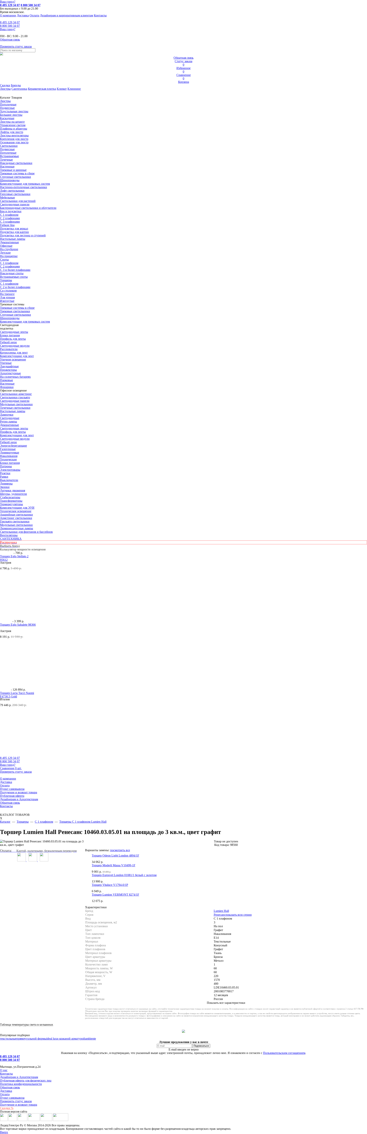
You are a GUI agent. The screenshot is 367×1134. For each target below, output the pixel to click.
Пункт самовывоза (12, 789)
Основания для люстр (14, 142)
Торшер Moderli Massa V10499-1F (113, 865)
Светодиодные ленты (14, 332)
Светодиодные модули (15, 345)
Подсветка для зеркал (14, 228)
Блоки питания (10, 335)
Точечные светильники (15, 407)
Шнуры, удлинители (13, 493)
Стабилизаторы (10, 497)
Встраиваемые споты (14, 276)
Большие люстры (11, 114)
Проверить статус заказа (16, 1101)
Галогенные (8, 449)
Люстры (5, 88)
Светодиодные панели (14, 204)
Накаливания (8, 456)
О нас (3, 1070)
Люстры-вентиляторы (14, 135)
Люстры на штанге (12, 121)
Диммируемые (9, 452)
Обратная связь (10, 802)
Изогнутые (7, 301)
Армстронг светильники (16, 518)
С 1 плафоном (9, 214)
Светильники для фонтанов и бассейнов (26, 531)
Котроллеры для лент (14, 352)
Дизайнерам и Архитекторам (19, 799)
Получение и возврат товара (18, 792)
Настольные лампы (12, 411)
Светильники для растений (18, 201)
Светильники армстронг (16, 394)
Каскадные (7, 118)
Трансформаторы (11, 500)
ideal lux (51, 1038)
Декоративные (9, 242)
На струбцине (9, 249)
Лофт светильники (12, 190)
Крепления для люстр (14, 139)
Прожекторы (8, 369)
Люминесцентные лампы (16, 528)
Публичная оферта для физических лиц (25, 1080)
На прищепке (9, 256)
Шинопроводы (9, 180)
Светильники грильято (15, 397)
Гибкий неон (8, 342)
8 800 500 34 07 (31, 5)
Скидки (5, 85)
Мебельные (7, 197)
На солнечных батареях (15, 376)
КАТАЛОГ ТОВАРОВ (15, 816)
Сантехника (19, 88)
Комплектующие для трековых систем (25, 183)
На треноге (7, 294)
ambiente (90, 1038)
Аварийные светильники (16, 514)
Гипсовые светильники (15, 194)
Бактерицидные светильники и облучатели (28, 207)
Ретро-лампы (8, 421)
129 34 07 (10, 22)
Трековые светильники (15, 311)
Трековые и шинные (13, 170)
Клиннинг (74, 88)
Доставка (23, 15)
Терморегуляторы (11, 504)
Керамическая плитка (42, 88)
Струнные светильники (15, 176)
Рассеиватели (9, 349)
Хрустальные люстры (14, 111)
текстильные (8, 1038)
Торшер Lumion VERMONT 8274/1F (115, 894)
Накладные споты (12, 273)
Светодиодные (9, 418)
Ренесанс (220, 914)
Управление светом (12, 125)
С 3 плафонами (10, 221)
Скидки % (6, 1108)
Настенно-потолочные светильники (23, 187)
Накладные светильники (16, 163)
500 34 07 (10, 25)
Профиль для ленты (13, 338)
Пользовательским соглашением (284, 1053)
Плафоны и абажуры (13, 128)
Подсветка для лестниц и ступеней (23, 235)
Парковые (6, 380)
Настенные (7, 166)
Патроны (6, 466)
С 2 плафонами (10, 218)
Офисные (6, 245)
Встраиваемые (9, 156)
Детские (5, 252)
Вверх (4, 1132)
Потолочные (8, 104)
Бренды (16, 85)
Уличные (6, 363)
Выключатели (9, 480)
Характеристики (96, 907)
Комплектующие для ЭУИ (17, 507)
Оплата (34, 15)
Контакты (100, 15)
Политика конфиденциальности (21, 1084)
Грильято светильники (14, 521)
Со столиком (8, 290)
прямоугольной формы (31, 1038)
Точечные (6, 159)
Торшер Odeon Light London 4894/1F (115, 855)
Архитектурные (10, 373)
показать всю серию (239, 914)
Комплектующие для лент (17, 356)
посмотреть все (120, 850)
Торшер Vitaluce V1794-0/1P (110, 884)
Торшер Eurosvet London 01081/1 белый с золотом (124, 875)
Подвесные (7, 108)
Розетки (5, 473)
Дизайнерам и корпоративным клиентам (66, 15)
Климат (62, 88)
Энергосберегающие (13, 445)
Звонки (5, 487)
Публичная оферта (12, 795)
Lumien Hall (221, 910)
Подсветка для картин (14, 232)
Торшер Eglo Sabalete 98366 (18, 624)
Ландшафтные (9, 366)
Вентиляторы (9, 535)
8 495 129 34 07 (10, 5)
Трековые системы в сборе (17, 173)
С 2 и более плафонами (15, 287)
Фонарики (7, 387)
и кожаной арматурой (71, 1038)
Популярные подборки (15, 1035)
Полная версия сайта (13, 1111)
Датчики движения (12, 490)
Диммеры (6, 483)
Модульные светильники (16, 404)
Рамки (4, 476)
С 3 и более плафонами (15, 269)
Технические (8, 459)
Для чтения (7, 297)
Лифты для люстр (11, 132)
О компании (8, 15)
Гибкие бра (7, 225)
